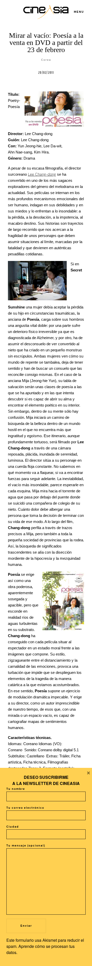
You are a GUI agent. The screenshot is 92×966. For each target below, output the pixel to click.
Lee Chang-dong (42, 174)
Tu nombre (15, 789)
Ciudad (12, 826)
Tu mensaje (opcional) (25, 845)
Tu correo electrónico (25, 807)
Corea (46, 60)
